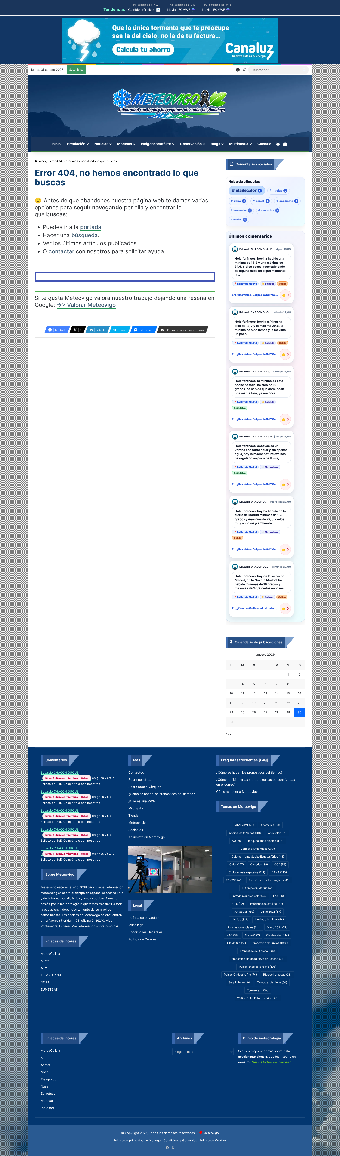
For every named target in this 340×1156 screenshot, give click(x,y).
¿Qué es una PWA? (142, 801)
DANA (279, 872)
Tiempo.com (50, 1079)
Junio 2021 (271, 911)
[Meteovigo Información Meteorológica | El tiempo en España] (170, 103)
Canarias (259, 864)
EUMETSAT (49, 989)
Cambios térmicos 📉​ (144, 10)
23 (299, 703)
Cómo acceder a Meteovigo (237, 791)
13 (265, 693)
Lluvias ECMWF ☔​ (181, 10)
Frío (278, 896)
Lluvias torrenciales (244, 927)
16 (299, 693)
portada (90, 293)
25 (242, 712)
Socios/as (135, 830)
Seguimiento (240, 982)
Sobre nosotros (139, 779)
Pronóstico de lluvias (270, 943)
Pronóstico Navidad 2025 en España (257, 959)
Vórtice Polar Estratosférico (257, 998)
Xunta (45, 961)
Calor (236, 864)
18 (242, 703)
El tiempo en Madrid (257, 888)
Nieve (252, 935)
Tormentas (257, 990)
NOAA (45, 982)
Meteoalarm (50, 1101)
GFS (238, 903)
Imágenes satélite (156, 144)
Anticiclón (277, 833)
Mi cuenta (135, 808)
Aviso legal (136, 925)
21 (276, 703)
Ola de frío (236, 943)
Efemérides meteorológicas (269, 880)
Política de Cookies (142, 939)
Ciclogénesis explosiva (247, 872)
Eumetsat (48, 1093)
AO (237, 841)
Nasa (44, 1086)
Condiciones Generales (145, 932)
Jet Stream (244, 911)
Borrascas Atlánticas (258, 848)
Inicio (56, 144)
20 (265, 703)
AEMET (46, 968)
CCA (280, 864)
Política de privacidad (144, 918)
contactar (61, 318)
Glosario (264, 144)
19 (254, 703)
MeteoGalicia (50, 953)
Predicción (76, 144)
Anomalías (270, 825)
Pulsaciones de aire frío (257, 966)
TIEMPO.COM (51, 975)
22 (288, 703)
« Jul (229, 733)
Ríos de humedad (277, 974)
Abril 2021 (244, 825)
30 (299, 712)
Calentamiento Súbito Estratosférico (258, 856)
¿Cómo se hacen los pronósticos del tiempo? (161, 794)
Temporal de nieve (272, 982)
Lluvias (240, 919)
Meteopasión (138, 822)
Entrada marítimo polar (249, 896)
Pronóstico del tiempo (258, 951)
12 (254, 693)
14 (276, 693)
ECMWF (234, 880)
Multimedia (238, 144)
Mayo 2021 (277, 927)
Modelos (124, 144)
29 (288, 712)
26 (254, 712)
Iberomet (47, 1108)
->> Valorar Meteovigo (86, 371)
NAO (232, 935)
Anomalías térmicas (245, 833)
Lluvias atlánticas (269, 919)
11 (242, 693)
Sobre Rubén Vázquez (144, 787)
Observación (191, 144)
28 (277, 712)
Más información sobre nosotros (94, 926)
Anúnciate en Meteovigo (146, 837)
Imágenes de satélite (266, 903)
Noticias (101, 144)
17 (231, 703)
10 (231, 693)
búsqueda (84, 301)
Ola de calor (277, 935)
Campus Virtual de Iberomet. (271, 1062)
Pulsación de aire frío (240, 974)
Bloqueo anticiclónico (265, 841)
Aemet (45, 1065)
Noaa (45, 1072)
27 (265, 712)
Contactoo (136, 772)
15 (288, 693)
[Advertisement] (125, 229)
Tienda (133, 815)
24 (231, 712)
